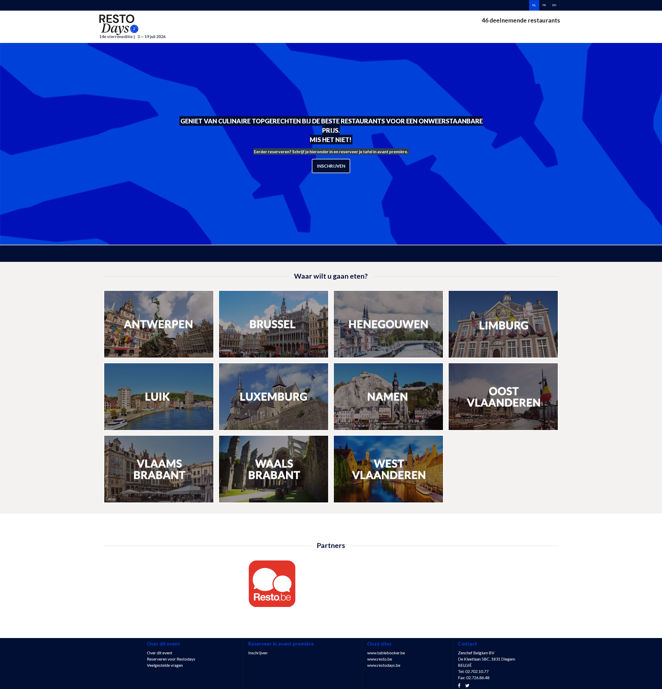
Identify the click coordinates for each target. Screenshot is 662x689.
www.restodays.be (383, 665)
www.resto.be (379, 658)
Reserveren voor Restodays (171, 658)
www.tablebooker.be (386, 652)
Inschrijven (331, 166)
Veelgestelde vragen (165, 665)
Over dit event (159, 652)
